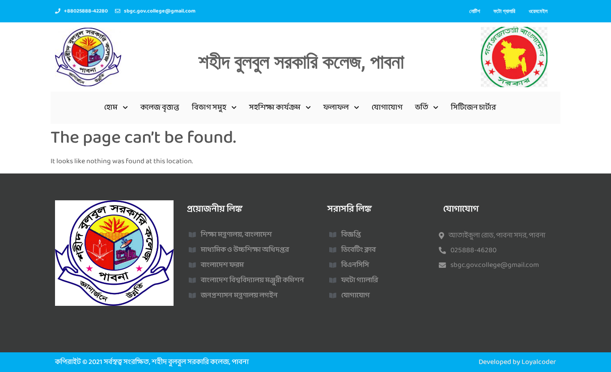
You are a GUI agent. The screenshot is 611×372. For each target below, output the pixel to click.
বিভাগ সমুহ (209, 107)
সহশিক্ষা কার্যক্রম (275, 107)
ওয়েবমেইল (538, 11)
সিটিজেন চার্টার (473, 107)
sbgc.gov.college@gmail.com (494, 265)
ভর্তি (421, 107)
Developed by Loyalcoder (517, 362)
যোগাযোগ (387, 107)
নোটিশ (474, 11)
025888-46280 (473, 250)
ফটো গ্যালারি (504, 11)
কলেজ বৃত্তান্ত (159, 107)
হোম (111, 107)
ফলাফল (336, 107)
